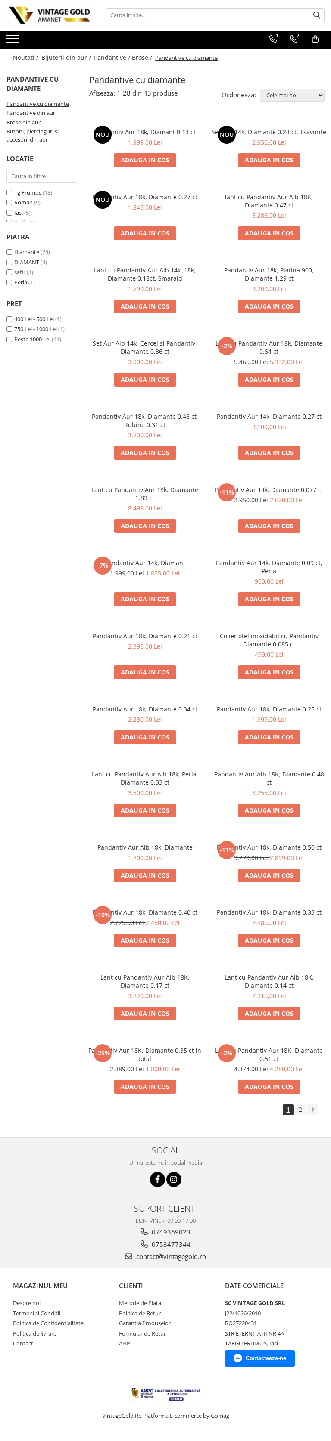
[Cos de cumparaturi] (315, 39)
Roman (24, 202)
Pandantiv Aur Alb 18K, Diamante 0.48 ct (269, 778)
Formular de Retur (142, 1333)
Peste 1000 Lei (32, 339)
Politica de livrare (34, 1333)
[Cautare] (317, 15)
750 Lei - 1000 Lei (35, 329)
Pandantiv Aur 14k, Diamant (145, 563)
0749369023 (170, 1232)
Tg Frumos (28, 192)
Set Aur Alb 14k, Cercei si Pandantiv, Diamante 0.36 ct (145, 347)
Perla (20, 282)
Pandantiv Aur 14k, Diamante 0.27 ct (269, 416)
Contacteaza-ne (266, 1358)
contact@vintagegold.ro (170, 1256)
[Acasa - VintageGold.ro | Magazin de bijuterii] (49, 15)
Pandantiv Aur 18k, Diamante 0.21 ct (145, 636)
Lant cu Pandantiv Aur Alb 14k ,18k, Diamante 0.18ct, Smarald (145, 274)
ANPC (126, 1343)
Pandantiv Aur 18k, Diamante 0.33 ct (269, 912)
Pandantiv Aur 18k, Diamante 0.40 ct (145, 912)
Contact (23, 1343)
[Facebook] (157, 1179)
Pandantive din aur (30, 113)
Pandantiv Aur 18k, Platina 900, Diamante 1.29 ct (269, 274)
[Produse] (14, 41)
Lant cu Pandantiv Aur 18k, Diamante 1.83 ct (144, 493)
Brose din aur (23, 122)
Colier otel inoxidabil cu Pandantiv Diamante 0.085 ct (269, 640)
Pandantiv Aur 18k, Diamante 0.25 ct (269, 709)
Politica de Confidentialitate (48, 1323)
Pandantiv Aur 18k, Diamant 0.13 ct (145, 132)
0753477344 (170, 1244)
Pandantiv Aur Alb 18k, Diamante (145, 847)
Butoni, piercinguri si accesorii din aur (32, 135)
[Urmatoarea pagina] (312, 1109)
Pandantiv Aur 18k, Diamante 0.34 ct (145, 709)
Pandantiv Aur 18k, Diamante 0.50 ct (269, 847)
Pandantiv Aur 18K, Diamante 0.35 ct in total (144, 1054)
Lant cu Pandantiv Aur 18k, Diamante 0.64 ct (268, 347)
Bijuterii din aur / (67, 57)
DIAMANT (26, 262)
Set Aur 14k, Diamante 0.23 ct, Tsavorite (269, 132)
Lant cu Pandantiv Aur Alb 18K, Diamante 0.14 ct (269, 981)
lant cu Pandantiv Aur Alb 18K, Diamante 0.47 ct (269, 201)
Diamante (26, 252)
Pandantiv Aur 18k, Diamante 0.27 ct (145, 197)
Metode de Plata (140, 1303)
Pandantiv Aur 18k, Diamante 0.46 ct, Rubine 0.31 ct (145, 420)
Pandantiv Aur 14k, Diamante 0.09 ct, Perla (269, 567)
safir (19, 272)
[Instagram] (173, 1179)
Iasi (19, 212)
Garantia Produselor (145, 1323)
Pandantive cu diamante (37, 104)
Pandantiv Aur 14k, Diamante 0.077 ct (269, 489)
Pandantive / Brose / (124, 57)
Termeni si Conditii (36, 1313)
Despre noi (27, 1303)
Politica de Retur (140, 1313)
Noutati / (26, 57)
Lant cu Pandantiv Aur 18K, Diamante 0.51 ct (269, 1054)
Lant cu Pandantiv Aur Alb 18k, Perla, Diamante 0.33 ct (145, 778)
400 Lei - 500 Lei (34, 319)
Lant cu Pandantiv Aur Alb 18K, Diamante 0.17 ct (145, 981)
